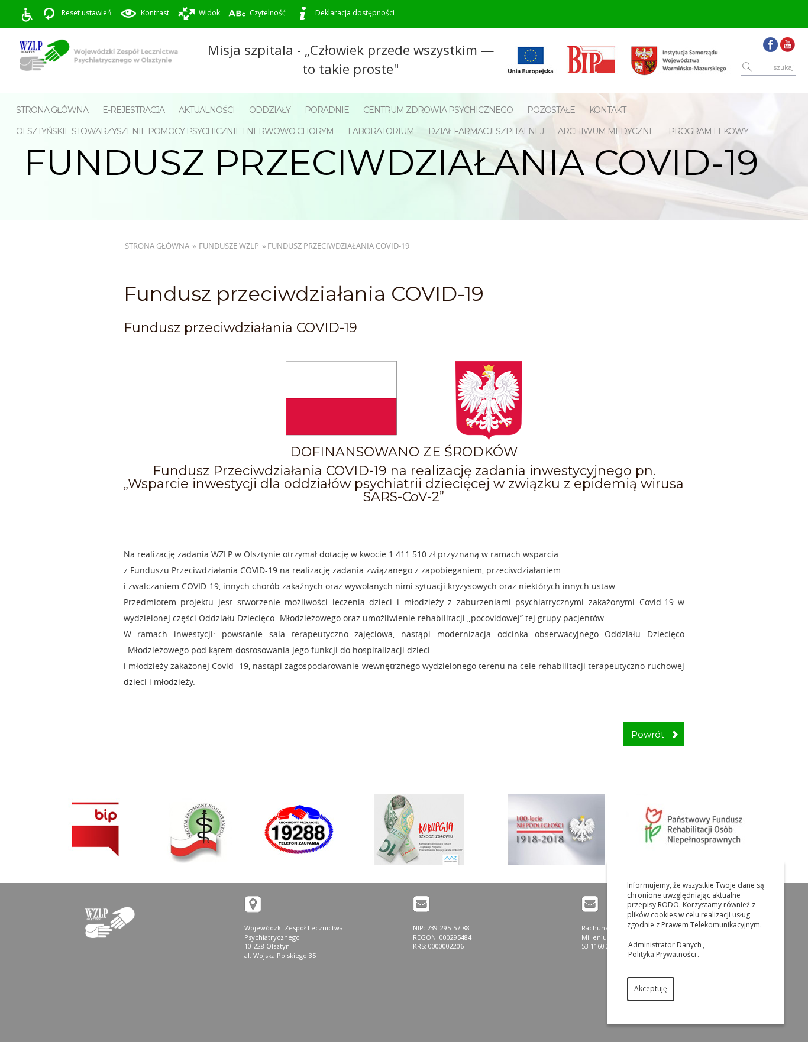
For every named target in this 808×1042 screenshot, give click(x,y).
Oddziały (269, 110)
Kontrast (155, 13)
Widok (209, 13)
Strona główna (52, 110)
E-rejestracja (133, 110)
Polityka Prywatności (662, 954)
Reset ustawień (86, 13)
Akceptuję (650, 988)
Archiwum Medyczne (606, 131)
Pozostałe (551, 110)
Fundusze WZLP (229, 246)
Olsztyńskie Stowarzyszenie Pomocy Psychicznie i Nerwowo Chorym (175, 131)
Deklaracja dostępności (355, 13)
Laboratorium (381, 131)
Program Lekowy (708, 131)
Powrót (647, 734)
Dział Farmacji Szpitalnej (486, 131)
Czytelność (268, 13)
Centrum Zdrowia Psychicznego (438, 110)
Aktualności (207, 110)
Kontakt (607, 110)
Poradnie (327, 110)
